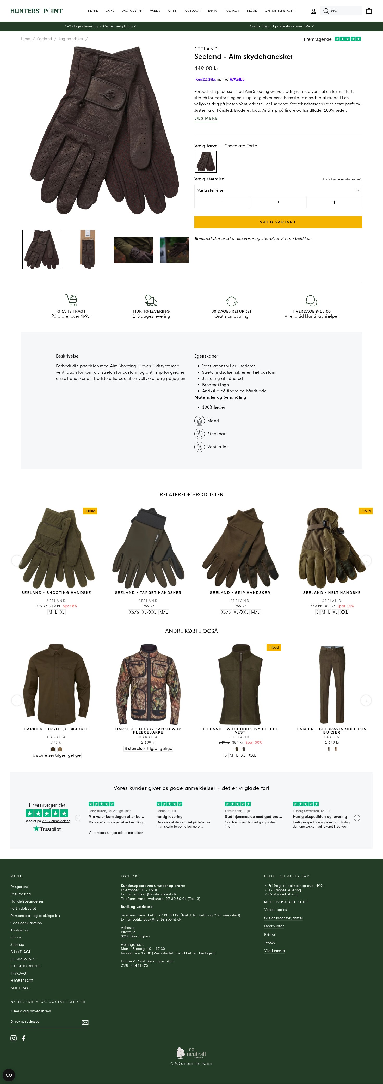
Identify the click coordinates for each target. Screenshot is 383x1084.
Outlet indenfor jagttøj (283, 918)
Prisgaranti (19, 887)
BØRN (212, 11)
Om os (15, 937)
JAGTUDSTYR (132, 11)
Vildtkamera (274, 951)
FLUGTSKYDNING (25, 966)
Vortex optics (275, 910)
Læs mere (206, 118)
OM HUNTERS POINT (280, 11)
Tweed (269, 943)
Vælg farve (225, 146)
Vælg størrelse (209, 179)
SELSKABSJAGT (23, 959)
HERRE (93, 11)
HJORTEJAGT (21, 981)
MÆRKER (232, 11)
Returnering (20, 894)
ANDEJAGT (20, 988)
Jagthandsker (70, 39)
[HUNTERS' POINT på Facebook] (24, 1038)
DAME (110, 11)
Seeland (44, 39)
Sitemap (17, 945)
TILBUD (251, 11)
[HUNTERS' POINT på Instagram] (13, 1038)
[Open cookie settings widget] (9, 1075)
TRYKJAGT (19, 974)
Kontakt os (19, 930)
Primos (270, 934)
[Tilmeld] (85, 1022)
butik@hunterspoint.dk (162, 919)
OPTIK (172, 11)
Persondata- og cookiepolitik (35, 916)
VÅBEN (155, 11)
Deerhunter (274, 926)
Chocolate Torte (205, 161)
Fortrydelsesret (23, 908)
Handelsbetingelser (27, 901)
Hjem (25, 39)
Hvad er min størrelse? (342, 179)
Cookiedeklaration (26, 923)
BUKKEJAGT (20, 952)
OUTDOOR (192, 11)
